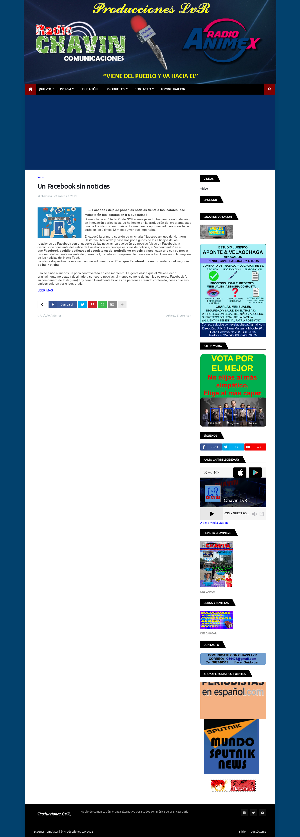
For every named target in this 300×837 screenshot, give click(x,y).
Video (204, 188)
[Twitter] (82, 304)
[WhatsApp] (102, 304)
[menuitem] (30, 89)
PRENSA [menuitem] (65, 89)
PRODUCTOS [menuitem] (116, 89)
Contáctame (258, 831)
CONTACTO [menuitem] (143, 89)
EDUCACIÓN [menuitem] (89, 89)
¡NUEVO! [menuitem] (45, 89)
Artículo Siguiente (177, 315)
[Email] (112, 304)
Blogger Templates (46, 831)
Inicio (41, 177)
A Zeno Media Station (214, 523)
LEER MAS (45, 290)
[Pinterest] (92, 304)
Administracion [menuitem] (173, 89)
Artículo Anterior (50, 315)
